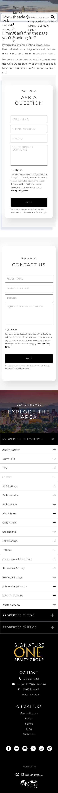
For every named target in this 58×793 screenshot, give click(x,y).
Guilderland (9, 532)
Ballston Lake (10, 495)
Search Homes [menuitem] (28, 713)
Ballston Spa (9, 504)
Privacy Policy (21, 212)
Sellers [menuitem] (29, 723)
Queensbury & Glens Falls (17, 559)
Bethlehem (9, 513)
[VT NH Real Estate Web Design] (29, 784)
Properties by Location (22, 439)
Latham (7, 550)
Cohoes (6, 477)
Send (29, 202)
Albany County (10, 449)
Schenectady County (14, 586)
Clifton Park (9, 522)
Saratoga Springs (12, 577)
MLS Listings (9, 486)
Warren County (11, 604)
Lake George (9, 541)
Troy (4, 468)
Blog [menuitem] (29, 729)
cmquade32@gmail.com (43, 21)
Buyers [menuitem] (29, 718)
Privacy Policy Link (19, 191)
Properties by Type (18, 615)
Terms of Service (36, 212)
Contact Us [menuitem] (29, 734)
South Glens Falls (12, 595)
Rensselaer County (13, 568)
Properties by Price (19, 627)
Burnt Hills (8, 459)
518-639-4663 (31, 679)
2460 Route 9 (31, 692)
